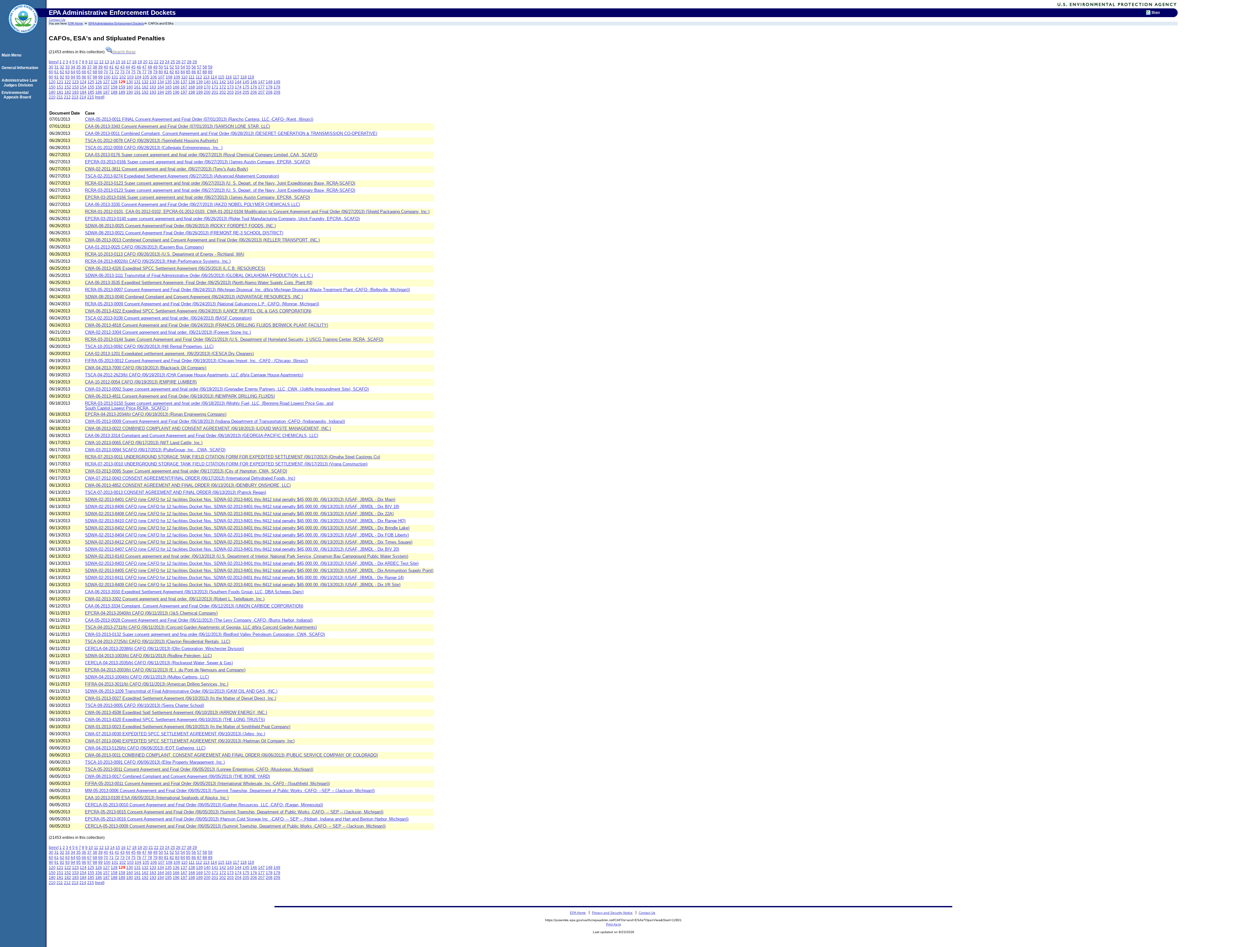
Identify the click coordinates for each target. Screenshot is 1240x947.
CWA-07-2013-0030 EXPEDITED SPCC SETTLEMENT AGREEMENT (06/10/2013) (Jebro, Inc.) (175, 733)
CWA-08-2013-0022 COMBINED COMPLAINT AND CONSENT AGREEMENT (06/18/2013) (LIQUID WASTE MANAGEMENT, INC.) (208, 428)
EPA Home (75, 23)
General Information (21, 68)
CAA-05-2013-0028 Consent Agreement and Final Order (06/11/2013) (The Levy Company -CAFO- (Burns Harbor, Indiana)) (199, 620)
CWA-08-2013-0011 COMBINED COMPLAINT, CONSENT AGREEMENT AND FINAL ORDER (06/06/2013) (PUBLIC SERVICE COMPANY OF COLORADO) (231, 755)
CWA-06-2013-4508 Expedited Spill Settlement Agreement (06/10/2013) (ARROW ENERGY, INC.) (176, 712)
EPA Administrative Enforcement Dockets (116, 23)
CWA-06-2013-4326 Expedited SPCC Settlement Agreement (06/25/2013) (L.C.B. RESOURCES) (175, 268)
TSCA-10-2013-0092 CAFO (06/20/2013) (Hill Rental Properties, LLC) (149, 346)
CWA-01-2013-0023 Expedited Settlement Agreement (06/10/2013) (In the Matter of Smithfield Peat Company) (187, 726)
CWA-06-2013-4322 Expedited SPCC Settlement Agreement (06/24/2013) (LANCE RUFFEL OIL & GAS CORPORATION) (198, 311)
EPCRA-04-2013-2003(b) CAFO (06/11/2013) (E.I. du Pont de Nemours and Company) (165, 669)
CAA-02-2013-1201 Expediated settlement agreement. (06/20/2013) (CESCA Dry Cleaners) (169, 353)
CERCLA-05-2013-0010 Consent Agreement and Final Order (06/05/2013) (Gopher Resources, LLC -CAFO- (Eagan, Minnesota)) (204, 804)
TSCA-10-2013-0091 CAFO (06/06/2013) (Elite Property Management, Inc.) (155, 762)
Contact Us (57, 19)
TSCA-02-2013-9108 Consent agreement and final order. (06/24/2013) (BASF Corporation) (168, 318)
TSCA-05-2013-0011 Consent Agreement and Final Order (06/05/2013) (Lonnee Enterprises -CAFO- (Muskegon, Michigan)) (199, 769)
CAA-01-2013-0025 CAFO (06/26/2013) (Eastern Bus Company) (144, 247)
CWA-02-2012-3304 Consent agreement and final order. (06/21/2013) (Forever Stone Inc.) (168, 332)
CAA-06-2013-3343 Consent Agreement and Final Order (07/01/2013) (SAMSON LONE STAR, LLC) (177, 126)
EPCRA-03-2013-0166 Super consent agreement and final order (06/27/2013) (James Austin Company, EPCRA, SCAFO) (197, 161)
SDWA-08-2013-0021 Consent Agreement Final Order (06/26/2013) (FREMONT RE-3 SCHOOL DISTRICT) (184, 232)
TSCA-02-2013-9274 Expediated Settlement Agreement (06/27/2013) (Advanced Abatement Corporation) (182, 176)
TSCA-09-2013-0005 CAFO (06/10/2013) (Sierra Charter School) (144, 705)
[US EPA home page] (23, 37)
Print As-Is (613, 924)
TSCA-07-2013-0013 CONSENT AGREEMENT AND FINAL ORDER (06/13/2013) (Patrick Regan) (175, 492)
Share (1156, 12)
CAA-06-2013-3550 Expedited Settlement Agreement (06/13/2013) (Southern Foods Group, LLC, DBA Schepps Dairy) (194, 591)
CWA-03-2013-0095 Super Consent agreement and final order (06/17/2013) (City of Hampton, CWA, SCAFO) (186, 471)
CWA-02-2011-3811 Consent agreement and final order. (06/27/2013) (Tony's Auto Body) (166, 169)
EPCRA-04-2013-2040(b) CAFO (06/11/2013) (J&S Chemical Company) (151, 613)
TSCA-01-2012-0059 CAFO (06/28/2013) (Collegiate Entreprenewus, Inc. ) (153, 147)
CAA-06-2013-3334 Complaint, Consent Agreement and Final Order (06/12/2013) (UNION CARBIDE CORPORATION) (194, 606)
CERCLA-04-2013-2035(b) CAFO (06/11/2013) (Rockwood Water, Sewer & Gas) (159, 662)
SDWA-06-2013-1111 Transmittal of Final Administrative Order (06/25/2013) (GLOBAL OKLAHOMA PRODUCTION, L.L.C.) (199, 275)
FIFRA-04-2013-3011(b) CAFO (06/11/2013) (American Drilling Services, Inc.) (156, 684)
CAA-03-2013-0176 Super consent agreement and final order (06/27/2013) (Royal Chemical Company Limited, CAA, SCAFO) (201, 154)
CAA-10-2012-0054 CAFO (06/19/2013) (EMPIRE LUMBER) (141, 382)
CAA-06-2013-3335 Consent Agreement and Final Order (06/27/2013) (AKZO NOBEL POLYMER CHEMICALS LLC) (192, 204)
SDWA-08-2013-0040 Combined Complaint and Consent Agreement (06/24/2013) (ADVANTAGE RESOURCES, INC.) (194, 296)
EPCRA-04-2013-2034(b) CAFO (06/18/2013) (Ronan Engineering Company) (155, 414)
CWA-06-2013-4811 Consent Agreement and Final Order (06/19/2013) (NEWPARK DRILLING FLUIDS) (180, 396)
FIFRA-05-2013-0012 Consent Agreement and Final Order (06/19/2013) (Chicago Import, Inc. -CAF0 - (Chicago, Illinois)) (196, 360)
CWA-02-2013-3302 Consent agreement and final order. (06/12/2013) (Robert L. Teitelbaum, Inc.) (174, 598)
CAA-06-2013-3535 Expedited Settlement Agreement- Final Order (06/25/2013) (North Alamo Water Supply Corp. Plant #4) (198, 282)
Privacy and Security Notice (612, 912)
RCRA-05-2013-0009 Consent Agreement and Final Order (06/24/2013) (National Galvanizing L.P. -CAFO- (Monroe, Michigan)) (202, 303)
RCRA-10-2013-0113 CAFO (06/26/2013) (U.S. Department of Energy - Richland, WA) (164, 254)
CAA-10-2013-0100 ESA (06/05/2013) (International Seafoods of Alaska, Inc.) (157, 797)
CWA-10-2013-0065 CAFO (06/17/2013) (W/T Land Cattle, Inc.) (143, 442)
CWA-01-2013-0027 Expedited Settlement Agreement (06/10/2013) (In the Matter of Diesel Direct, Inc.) (180, 698)
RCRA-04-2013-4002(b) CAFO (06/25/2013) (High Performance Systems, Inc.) (158, 261)
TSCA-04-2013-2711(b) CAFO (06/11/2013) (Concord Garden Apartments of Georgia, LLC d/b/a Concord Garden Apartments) (201, 627)
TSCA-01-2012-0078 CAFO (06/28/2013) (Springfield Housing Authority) (151, 140)
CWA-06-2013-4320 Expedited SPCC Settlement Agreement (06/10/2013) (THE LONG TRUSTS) (175, 719)
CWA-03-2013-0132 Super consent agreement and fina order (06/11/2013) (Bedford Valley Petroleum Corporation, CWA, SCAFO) (205, 634)
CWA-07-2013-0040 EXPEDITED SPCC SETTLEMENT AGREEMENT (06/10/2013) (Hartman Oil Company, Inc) (189, 740)
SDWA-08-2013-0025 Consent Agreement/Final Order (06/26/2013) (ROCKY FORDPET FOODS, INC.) (180, 225)
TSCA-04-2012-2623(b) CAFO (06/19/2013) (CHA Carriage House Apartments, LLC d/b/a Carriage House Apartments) (194, 374)
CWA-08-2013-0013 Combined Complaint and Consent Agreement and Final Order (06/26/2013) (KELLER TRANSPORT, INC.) (202, 240)
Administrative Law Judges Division (20, 82)
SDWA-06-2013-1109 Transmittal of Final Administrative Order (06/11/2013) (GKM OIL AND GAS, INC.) (181, 691)
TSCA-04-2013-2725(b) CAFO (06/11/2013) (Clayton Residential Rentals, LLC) (157, 641)
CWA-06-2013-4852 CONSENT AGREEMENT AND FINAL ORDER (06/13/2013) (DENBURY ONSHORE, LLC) (188, 485)
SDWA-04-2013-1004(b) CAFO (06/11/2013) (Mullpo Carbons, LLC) (147, 677)
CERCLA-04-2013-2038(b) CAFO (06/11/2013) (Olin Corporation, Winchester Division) (164, 648)
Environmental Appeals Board (17, 94)
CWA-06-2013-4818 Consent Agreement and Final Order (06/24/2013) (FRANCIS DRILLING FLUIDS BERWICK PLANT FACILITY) (206, 325)
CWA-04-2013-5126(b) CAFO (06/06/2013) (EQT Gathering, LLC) (145, 748)
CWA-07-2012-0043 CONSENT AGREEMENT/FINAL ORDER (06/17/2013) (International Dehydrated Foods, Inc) (190, 478)
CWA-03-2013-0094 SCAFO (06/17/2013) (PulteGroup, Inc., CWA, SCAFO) (155, 449)
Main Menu (12, 55)
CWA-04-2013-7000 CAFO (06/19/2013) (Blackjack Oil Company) (145, 367)
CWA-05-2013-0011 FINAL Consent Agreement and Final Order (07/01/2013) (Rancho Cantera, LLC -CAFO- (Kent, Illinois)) (199, 119)
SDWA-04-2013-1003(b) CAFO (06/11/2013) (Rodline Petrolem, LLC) (148, 655)
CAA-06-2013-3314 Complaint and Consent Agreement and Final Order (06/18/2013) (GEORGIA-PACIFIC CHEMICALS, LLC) (201, 435)
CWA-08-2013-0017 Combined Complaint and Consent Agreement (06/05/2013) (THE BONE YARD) (177, 776)
